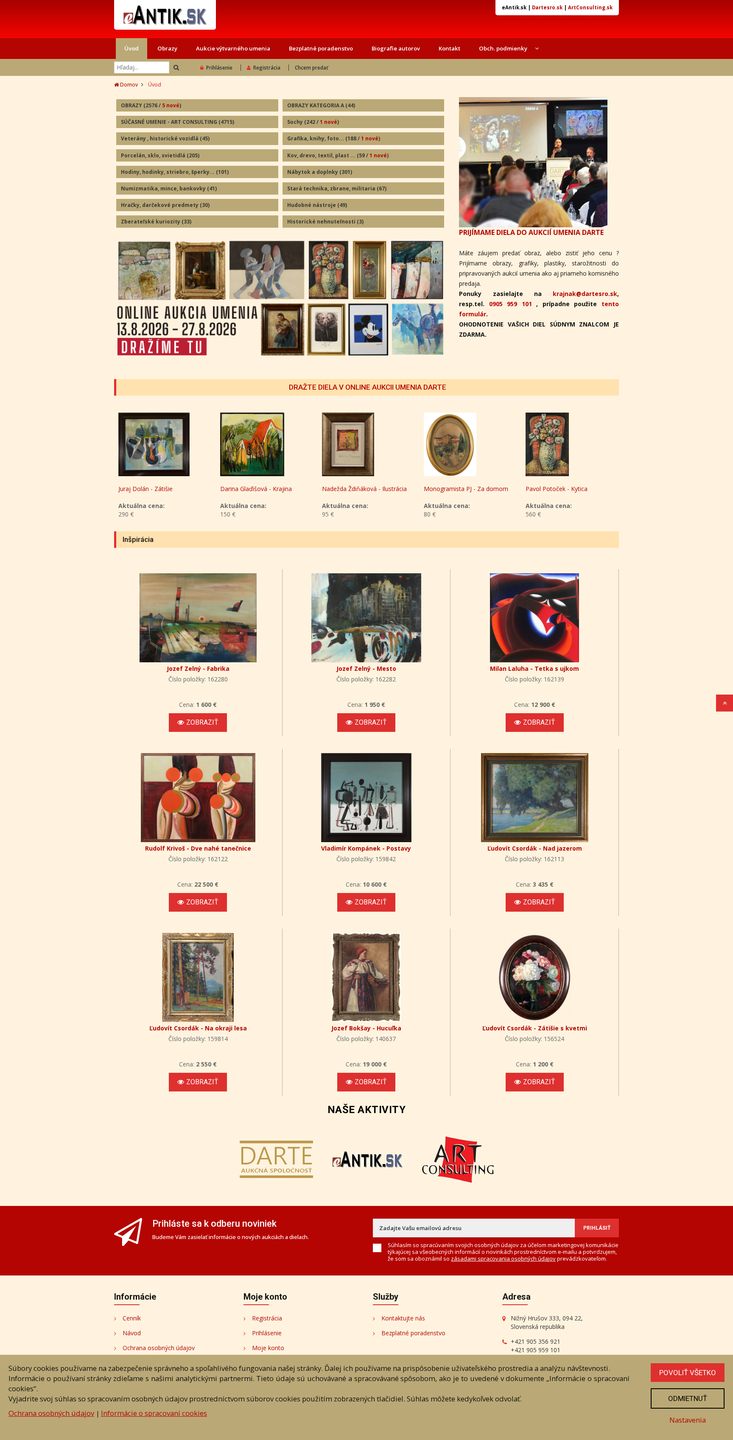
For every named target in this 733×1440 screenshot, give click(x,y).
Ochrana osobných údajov (159, 1348)
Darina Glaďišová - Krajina (256, 489)
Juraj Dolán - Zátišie (145, 489)
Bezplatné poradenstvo (321, 48)
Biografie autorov (396, 48)
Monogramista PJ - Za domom (466, 489)
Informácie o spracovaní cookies (154, 1413)
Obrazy (167, 48)
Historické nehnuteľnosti (325, 221)
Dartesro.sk (547, 7)
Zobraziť (202, 722)
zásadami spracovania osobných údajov (503, 1258)
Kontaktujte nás (403, 1318)
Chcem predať (311, 67)
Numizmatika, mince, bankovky (169, 188)
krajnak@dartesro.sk (585, 294)
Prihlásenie (219, 67)
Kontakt (449, 48)
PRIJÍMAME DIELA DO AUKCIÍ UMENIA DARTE (531, 232)
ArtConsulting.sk (590, 7)
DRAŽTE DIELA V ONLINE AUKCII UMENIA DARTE (367, 387)
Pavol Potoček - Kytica (557, 489)
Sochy (313, 122)
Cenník (132, 1318)
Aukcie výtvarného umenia (233, 48)
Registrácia (266, 67)
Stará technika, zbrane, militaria (336, 188)
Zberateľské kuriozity (156, 221)
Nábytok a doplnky (319, 172)
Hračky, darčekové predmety (165, 205)
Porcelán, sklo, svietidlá (160, 155)
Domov (128, 84)
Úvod (131, 48)
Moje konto (268, 1348)
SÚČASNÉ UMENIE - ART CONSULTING (177, 122)
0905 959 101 (510, 304)
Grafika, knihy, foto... (333, 138)
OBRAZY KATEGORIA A (321, 105)
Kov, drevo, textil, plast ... (338, 155)
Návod (132, 1333)
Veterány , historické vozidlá (165, 138)
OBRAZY (151, 105)
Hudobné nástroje (317, 205)
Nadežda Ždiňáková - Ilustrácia (364, 489)
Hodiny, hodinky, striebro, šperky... (175, 172)
